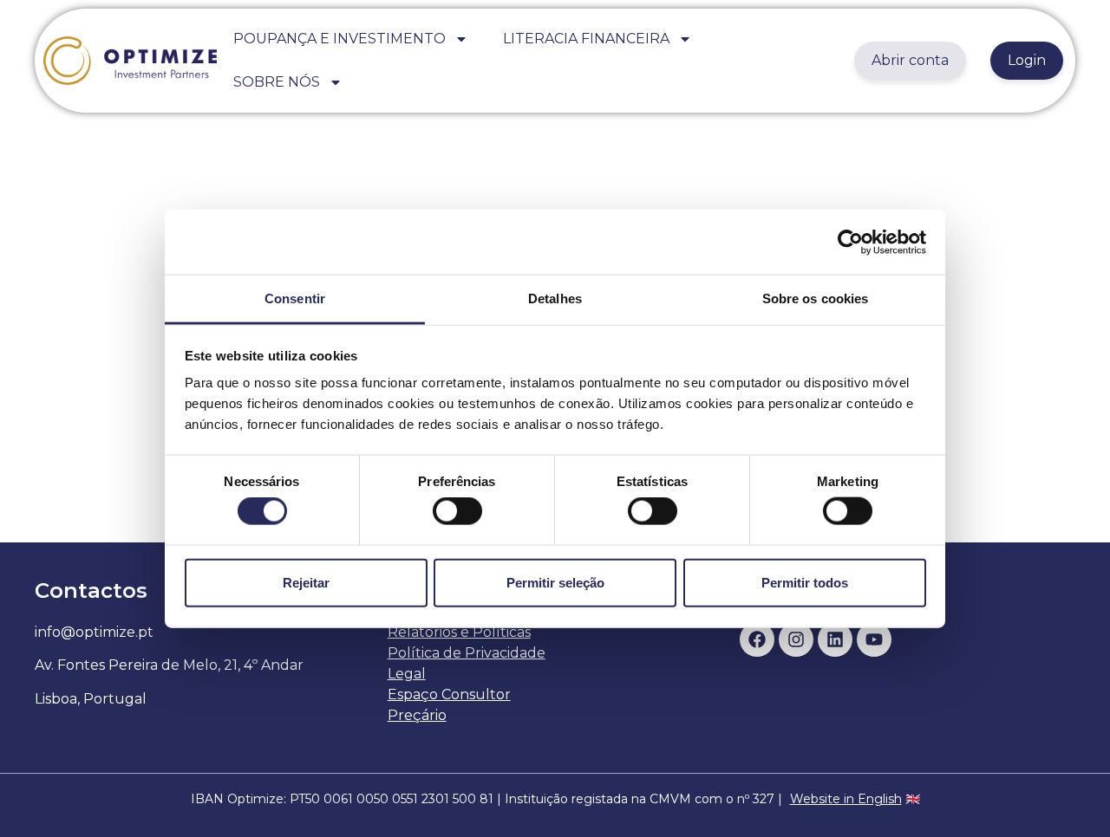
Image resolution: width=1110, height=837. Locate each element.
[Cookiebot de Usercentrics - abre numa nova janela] (850, 242)
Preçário (417, 715)
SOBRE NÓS (276, 82)
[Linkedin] (835, 639)
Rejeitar (306, 581)
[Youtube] (874, 639)
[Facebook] (757, 639)
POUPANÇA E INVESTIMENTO (339, 38)
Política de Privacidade (466, 653)
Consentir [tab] (294, 298)
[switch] (457, 511)
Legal (407, 673)
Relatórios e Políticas (459, 632)
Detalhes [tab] (555, 298)
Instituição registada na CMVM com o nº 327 (639, 799)
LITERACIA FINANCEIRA (586, 38)
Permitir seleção (555, 581)
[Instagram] (796, 639)
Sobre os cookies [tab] (815, 298)
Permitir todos (804, 581)
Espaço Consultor (449, 694)
